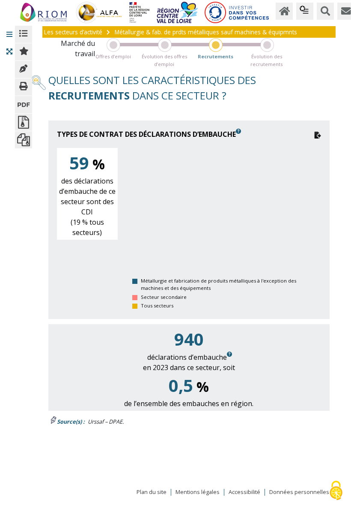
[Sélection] (304, 11)
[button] (9, 34)
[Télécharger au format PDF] (23, 104)
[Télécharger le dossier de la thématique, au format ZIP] (23, 122)
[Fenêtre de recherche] (325, 11)
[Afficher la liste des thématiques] (23, 34)
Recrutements (215, 56)
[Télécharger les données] (317, 134)
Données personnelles (299, 492)
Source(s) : (71, 421)
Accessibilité (244, 492)
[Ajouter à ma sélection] (23, 51)
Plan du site (152, 492)
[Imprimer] (23, 87)
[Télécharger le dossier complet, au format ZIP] (23, 139)
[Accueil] (284, 11)
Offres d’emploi (113, 56)
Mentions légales (198, 492)
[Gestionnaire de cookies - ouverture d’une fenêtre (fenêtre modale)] (336, 491)
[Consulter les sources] (23, 69)
